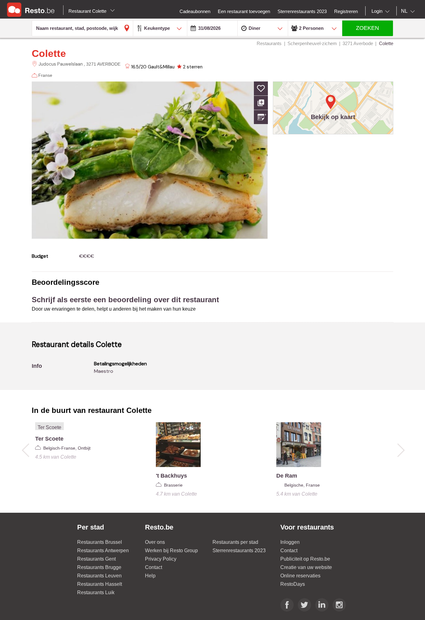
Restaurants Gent (96, 559)
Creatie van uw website (306, 567)
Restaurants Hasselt (99, 584)
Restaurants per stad (235, 542)
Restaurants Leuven (99, 575)
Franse (45, 75)
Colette (49, 53)
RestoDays (292, 584)
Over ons (155, 542)
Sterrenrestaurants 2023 (239, 550)
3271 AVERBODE (103, 64)
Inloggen (290, 542)
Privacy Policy (160, 559)
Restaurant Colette (88, 11)
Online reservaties (300, 575)
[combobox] (381, 11)
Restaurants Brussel (99, 542)
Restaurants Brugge (99, 567)
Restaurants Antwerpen (103, 550)
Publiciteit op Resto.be (305, 559)
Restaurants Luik (95, 592)
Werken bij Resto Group (171, 550)
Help (150, 575)
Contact (153, 567)
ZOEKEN (367, 28)
